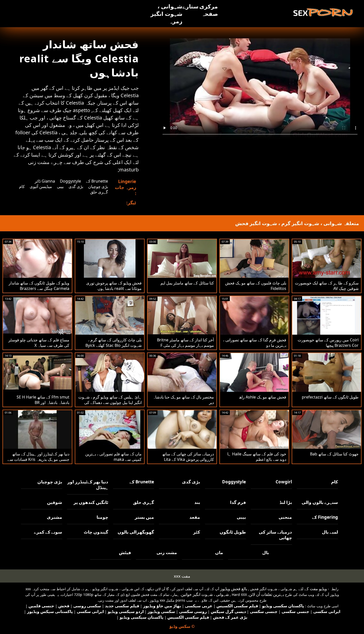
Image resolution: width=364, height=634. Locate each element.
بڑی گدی (76, 186)
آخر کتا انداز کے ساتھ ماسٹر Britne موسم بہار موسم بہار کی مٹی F (185, 342)
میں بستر (144, 517)
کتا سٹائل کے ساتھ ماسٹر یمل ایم (187, 283)
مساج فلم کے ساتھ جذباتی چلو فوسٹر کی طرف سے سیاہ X (38, 342)
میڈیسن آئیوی (41, 186)
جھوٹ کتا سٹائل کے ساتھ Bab (334, 454)
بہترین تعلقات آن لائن (266, 594)
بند (197, 502)
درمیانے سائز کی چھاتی (275, 534)
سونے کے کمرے (48, 532)
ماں (219, 552)
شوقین (54, 502)
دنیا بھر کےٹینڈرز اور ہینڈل (87, 484)
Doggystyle (70, 181)
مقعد (194, 517)
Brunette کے (97, 181)
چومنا (102, 517)
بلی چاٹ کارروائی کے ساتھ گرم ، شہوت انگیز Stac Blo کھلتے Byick (113, 342)
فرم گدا (238, 502)
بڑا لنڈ (286, 502)
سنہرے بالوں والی (320, 502)
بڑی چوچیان (98, 186)
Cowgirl (284, 482)
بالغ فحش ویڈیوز (233, 588)
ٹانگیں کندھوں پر (91, 502)
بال (265, 552)
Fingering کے (325, 517)
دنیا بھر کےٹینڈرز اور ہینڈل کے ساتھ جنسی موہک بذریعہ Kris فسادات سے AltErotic (38, 459)
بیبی (60, 186)
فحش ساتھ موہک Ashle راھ (262, 397)
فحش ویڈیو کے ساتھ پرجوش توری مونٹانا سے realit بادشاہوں (114, 285)
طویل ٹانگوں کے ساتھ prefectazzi (330, 397)
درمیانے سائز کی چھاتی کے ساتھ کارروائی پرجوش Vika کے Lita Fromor (188, 459)
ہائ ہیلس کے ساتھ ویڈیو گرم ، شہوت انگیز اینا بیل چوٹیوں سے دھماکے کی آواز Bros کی (110, 402)
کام (22, 186)
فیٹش (125, 552)
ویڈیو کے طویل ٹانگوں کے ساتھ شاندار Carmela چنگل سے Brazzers (39, 285)
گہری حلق (99, 192)
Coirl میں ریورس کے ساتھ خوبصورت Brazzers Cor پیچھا (328, 342)
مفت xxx (182, 576)
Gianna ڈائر (45, 181)
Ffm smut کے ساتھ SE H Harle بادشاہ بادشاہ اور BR (43, 399)
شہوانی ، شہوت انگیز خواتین (205, 594)
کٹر (196, 532)
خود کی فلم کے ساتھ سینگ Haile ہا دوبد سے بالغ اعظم (256, 456)
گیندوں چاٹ (96, 532)
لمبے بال (330, 532)
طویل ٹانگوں (233, 532)
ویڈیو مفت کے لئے (312, 588)
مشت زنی (166, 552)
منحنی (285, 517)
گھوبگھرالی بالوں (136, 532)
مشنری (54, 517)
